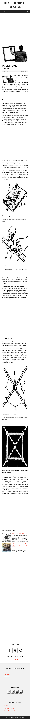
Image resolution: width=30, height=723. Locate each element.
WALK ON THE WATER (19, 533)
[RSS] (21, 692)
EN (12, 659)
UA (15, 659)
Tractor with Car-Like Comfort (11, 710)
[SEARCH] (28, 11)
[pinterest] (17, 692)
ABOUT (6, 672)
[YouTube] (15, 650)
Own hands (24, 71)
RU (17, 659)
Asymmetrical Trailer (9, 708)
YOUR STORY (7, 677)
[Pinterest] (20, 650)
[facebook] (9, 692)
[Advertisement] (15, 28)
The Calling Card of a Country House (13, 706)
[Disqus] (15, 577)
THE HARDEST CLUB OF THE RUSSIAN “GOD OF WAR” (20, 545)
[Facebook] (9, 650)
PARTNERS (7, 674)
